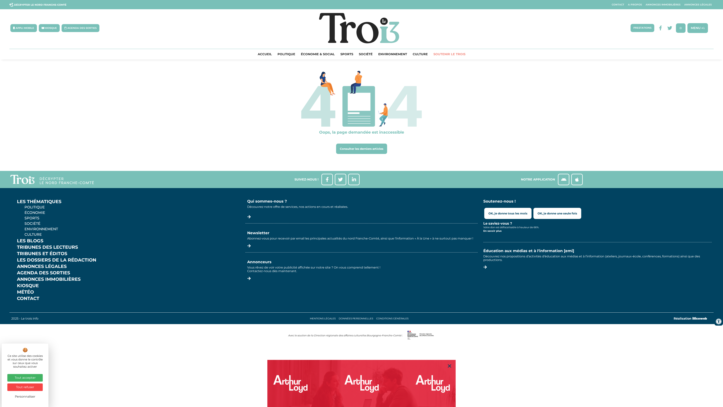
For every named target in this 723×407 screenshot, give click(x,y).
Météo (25, 292)
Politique (286, 54)
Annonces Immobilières (663, 4)
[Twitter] (670, 28)
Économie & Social (318, 54)
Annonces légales (698, 4)
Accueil (265, 54)
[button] (449, 366)
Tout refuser (25, 387)
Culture (420, 54)
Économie (34, 212)
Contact (618, 4)
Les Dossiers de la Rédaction (56, 260)
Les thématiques (39, 201)
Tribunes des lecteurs (47, 247)
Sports (346, 54)
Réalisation (690, 318)
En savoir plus (492, 230)
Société (366, 54)
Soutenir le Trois (449, 54)
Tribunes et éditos (42, 253)
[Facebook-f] (660, 28)
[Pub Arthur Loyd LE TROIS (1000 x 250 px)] (361, 383)
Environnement (392, 54)
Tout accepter (25, 377)
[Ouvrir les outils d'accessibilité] (719, 321)
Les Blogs (30, 241)
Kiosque (28, 285)
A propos (635, 4)
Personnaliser (25, 396)
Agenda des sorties (43, 273)
